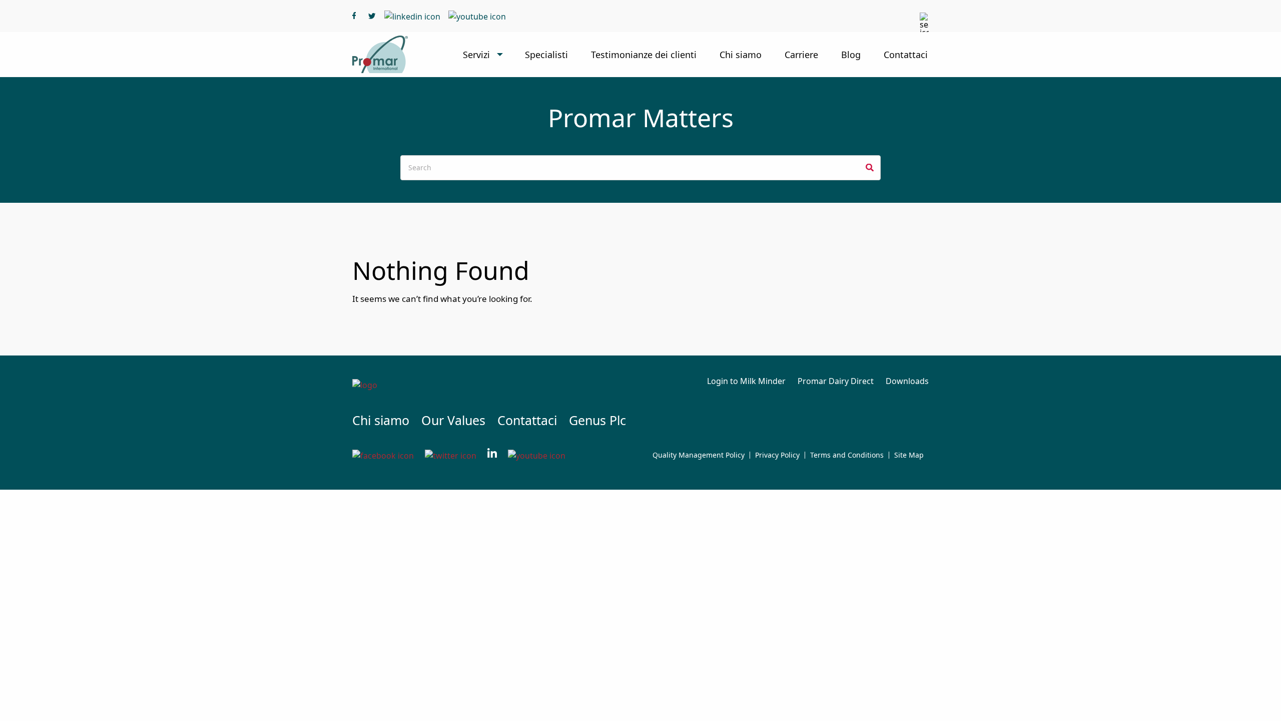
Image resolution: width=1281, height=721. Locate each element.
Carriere (801, 55)
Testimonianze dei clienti (644, 55)
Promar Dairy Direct (836, 381)
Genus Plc (597, 420)
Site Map (909, 455)
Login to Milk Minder (746, 381)
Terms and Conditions (847, 455)
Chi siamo (741, 55)
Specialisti (546, 55)
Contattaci (906, 55)
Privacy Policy (777, 455)
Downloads (907, 381)
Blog (851, 55)
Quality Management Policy (699, 455)
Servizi (476, 55)
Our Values (453, 420)
